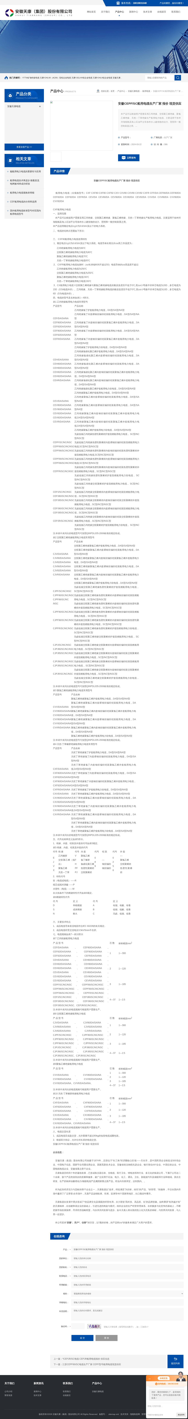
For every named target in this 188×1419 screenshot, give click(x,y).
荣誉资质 (8, 1395)
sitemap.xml (113, 1414)
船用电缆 (146, 91)
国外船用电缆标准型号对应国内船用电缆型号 (25, 212)
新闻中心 (133, 12)
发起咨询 (181, 1415)
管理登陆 (145, 1414)
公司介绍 (8, 1391)
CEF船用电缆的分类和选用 (23, 201)
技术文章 (147, 12)
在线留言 (161, 12)
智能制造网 (135, 1414)
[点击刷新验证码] (94, 1326)
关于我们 (105, 12)
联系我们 (175, 12)
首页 (113, 91)
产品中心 (119, 12)
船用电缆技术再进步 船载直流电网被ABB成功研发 (24, 182)
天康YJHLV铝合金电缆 (102, 78)
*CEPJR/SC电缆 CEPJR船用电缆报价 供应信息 (85, 1359)
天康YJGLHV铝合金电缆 (81, 78)
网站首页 (91, 12)
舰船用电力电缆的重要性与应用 (25, 171)
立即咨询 (131, 158)
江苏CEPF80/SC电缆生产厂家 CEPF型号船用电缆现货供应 (91, 1364)
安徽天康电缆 (14, 106)
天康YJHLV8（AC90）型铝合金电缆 (55, 78)
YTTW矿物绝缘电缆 (30, 78)
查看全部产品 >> (24, 147)
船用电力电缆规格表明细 (22, 193)
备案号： (103, 1414)
